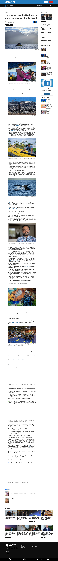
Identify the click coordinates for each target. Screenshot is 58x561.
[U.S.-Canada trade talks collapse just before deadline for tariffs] (23, 513)
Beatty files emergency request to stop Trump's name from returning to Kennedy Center (22, 533)
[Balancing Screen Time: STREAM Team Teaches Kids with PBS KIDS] (43, 106)
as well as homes (20, 122)
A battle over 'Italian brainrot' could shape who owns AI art (34, 518)
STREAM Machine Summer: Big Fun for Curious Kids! (48, 111)
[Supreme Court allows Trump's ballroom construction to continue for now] (47, 513)
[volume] (8, 6)
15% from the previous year (14, 260)
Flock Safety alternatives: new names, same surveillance (46, 33)
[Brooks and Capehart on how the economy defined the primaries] (43, 55)
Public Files (22, 546)
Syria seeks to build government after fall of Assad (49, 49)
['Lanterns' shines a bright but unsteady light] (11, 513)
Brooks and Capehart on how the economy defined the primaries (48, 56)
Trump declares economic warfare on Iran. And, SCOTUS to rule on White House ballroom (47, 533)
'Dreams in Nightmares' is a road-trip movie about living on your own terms (10, 533)
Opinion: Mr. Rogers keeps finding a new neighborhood (46, 25)
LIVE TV (46, 2)
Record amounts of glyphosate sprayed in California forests (49, 73)
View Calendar (46, 93)
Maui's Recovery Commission (12, 208)
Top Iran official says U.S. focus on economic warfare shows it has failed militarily (34, 533)
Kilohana (29, 446)
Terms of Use (23, 548)
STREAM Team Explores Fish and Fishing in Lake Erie (49, 100)
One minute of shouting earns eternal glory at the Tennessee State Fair (46, 36)
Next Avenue (33, 545)
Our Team (22, 545)
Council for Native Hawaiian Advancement (16, 359)
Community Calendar (47, 88)
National (6, 12)
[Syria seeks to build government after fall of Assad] (43, 49)
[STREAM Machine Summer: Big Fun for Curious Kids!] (43, 112)
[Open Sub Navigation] (8, 8)
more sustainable (27, 320)
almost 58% (17, 125)
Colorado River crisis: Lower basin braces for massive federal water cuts (47, 28)
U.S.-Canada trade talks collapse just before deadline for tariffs (22, 518)
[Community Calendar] (47, 83)
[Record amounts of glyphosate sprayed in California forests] (43, 74)
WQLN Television (23, 550)
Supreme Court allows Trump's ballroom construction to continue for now (46, 518)
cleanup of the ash (13, 130)
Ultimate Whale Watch (17, 54)
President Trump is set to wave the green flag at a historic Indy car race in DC (46, 41)
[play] (5, 5)
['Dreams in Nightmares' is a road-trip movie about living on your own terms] (11, 528)
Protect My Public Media (35, 546)
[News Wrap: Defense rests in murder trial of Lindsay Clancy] (43, 62)
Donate (51, 2)
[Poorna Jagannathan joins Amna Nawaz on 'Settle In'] (43, 68)
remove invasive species (16, 322)
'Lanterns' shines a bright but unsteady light (10, 518)
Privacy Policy (23, 547)
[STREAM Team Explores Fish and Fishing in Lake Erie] (43, 100)
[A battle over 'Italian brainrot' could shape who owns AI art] (35, 513)
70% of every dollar (27, 266)
